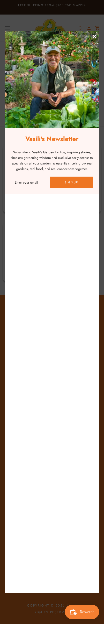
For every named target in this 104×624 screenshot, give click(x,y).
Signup (71, 182)
